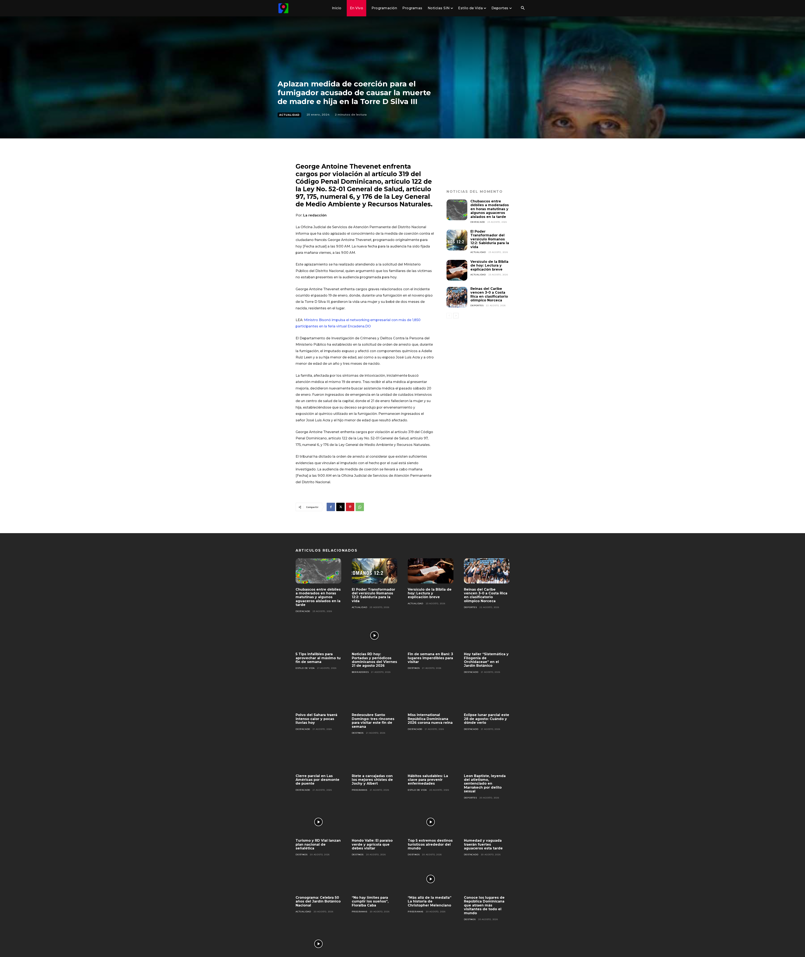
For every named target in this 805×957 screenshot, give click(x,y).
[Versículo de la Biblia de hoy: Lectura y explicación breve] (457, 270)
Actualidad (289, 114)
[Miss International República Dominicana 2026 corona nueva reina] (430, 696)
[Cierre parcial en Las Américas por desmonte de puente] (318, 757)
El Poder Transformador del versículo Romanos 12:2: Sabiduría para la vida (489, 239)
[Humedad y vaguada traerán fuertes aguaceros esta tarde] (487, 822)
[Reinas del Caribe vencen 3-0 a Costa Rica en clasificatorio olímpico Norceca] (457, 297)
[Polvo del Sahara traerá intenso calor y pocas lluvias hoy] (318, 696)
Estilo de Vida (305, 668)
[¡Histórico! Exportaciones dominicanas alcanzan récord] (374, 943)
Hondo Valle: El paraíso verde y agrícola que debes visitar (372, 844)
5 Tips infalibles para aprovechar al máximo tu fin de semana (318, 658)
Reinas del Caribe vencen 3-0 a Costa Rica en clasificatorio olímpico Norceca (489, 294)
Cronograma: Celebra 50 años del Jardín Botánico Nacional (318, 901)
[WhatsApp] (360, 507)
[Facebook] (331, 507)
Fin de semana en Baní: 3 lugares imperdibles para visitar (430, 658)
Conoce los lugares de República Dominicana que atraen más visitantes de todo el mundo (484, 905)
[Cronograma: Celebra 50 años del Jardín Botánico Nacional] (318, 879)
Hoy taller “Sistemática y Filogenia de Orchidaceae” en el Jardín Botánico (486, 660)
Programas (359, 790)
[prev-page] (449, 315)
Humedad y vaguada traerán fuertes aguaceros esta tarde (483, 844)
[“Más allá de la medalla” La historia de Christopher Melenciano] (430, 879)
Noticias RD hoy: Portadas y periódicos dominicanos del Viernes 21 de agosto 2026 (374, 660)
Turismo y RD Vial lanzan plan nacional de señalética (318, 844)
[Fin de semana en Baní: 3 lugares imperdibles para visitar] (430, 635)
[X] (340, 507)
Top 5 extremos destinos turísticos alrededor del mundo (430, 844)
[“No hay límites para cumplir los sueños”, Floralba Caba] (374, 879)
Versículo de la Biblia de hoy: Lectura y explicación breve (489, 265)
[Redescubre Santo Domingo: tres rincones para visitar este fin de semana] (374, 696)
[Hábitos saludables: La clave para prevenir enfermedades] (430, 757)
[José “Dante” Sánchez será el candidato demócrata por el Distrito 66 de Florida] (430, 943)
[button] (522, 8)
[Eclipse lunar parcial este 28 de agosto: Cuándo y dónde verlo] (487, 696)
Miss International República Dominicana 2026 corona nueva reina (430, 719)
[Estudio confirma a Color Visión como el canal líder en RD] (318, 943)
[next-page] (455, 315)
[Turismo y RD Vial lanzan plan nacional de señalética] (318, 822)
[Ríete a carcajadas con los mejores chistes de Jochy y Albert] (374, 757)
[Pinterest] (350, 507)
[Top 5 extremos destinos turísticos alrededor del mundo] (430, 822)
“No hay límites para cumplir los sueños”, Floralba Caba (370, 901)
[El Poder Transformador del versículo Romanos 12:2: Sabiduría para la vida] (457, 240)
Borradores (360, 672)
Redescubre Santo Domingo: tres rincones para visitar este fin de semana (373, 720)
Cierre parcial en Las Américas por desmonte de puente (317, 780)
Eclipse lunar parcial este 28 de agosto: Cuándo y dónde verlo (486, 719)
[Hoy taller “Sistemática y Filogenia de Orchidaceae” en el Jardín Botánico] (487, 635)
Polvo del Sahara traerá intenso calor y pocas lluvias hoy (316, 719)
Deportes (476, 305)
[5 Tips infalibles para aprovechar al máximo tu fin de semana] (318, 635)
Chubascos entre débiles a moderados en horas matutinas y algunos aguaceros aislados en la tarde (489, 209)
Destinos (413, 668)
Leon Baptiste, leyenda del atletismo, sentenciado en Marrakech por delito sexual (485, 783)
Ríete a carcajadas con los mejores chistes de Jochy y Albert (372, 780)
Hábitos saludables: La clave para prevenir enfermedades (428, 780)
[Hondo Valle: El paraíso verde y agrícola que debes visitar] (374, 822)
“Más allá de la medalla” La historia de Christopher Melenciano (429, 901)
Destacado (477, 222)
